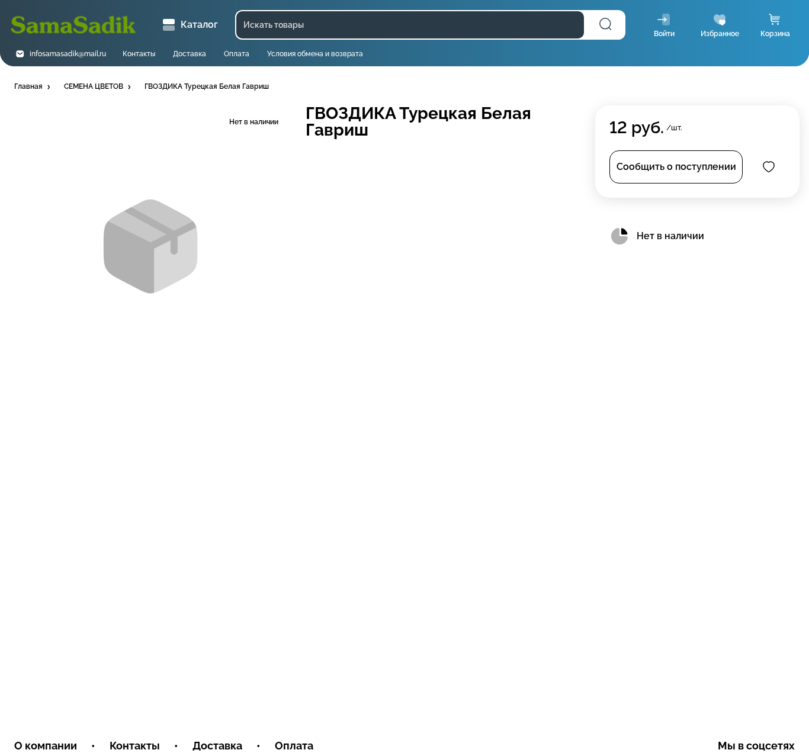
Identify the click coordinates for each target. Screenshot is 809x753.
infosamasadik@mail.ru (68, 54)
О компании (45, 745)
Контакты (139, 54)
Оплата (236, 54)
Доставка (189, 54)
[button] (33, 87)
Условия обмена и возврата (315, 54)
